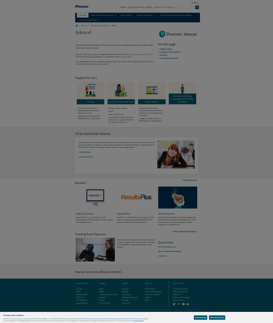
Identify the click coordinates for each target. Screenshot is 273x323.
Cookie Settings (200, 318)
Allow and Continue (217, 318)
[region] (136, 317)
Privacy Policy (139, 321)
